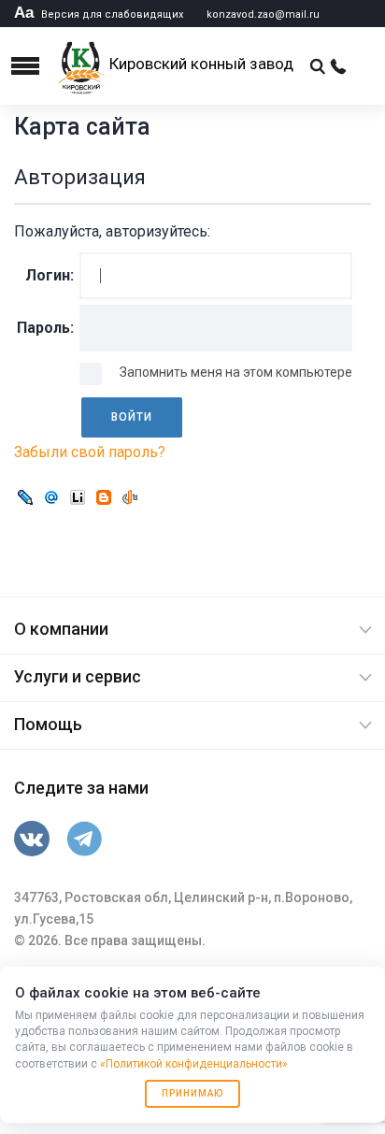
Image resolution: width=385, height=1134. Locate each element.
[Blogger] (103, 498)
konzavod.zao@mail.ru (263, 14)
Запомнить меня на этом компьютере (234, 372)
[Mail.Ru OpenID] (51, 498)
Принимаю (192, 1093)
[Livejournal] (25, 498)
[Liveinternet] (77, 498)
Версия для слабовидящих (98, 14)
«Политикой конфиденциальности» (194, 1063)
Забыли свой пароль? (89, 452)
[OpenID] (130, 498)
